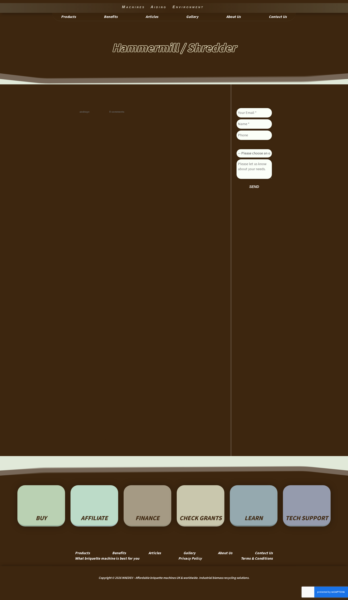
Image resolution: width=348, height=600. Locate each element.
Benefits (111, 17)
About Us (233, 17)
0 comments (116, 111)
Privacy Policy (190, 559)
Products (68, 17)
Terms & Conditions (257, 559)
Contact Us (278, 17)
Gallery (192, 17)
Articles (152, 17)
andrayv (85, 111)
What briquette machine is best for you (107, 559)
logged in (107, 438)
